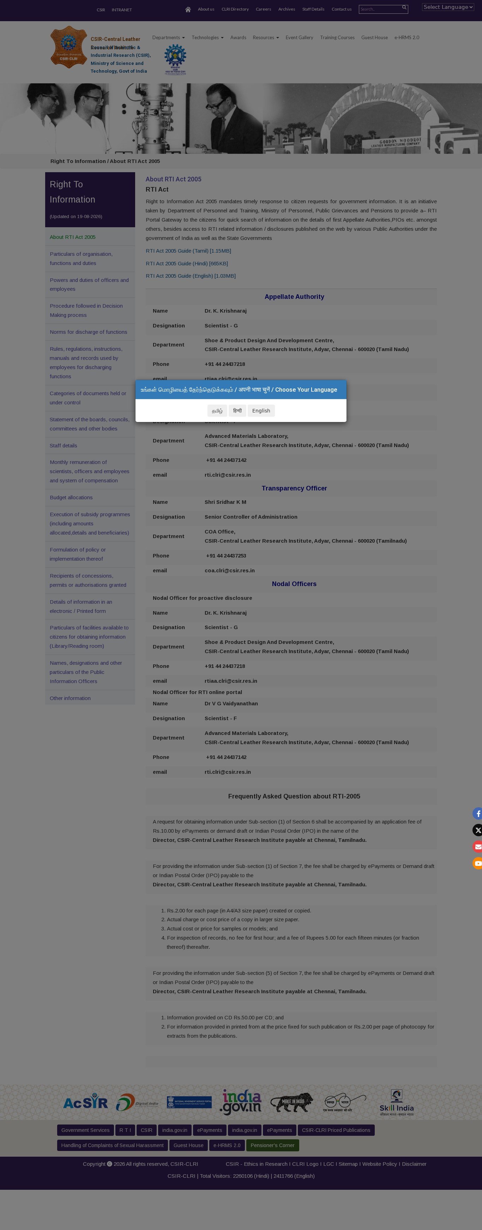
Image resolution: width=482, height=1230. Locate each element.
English (261, 411)
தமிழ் (217, 411)
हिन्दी (237, 411)
